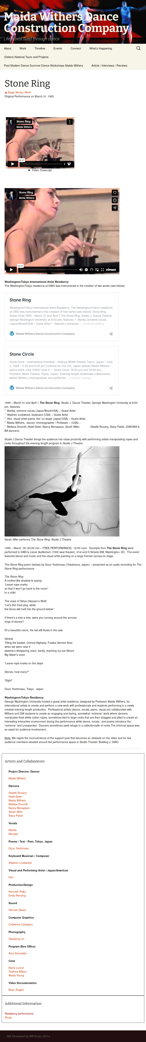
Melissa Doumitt (18, 804)
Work (23, 48)
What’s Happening (100, 48)
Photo (8, 1017)
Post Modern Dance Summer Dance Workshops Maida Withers (43, 65)
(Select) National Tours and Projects (26, 57)
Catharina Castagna (21, 924)
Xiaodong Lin (16, 939)
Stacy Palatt (16, 815)
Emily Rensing (17, 895)
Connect (76, 48)
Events (57, 48)
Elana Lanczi (16, 968)
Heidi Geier (15, 796)
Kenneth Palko (17, 891)
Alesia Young (16, 975)
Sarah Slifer (16, 812)
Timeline (40, 48)
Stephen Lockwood (20, 863)
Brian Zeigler (16, 990)
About (7, 48)
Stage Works (15, 92)
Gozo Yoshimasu (19, 848)
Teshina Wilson (18, 971)
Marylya (13, 834)
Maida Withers (17, 778)
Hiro (11, 877)
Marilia (13, 830)
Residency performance (19, 1013)
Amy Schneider (18, 953)
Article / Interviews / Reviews (109, 65)
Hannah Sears (17, 910)
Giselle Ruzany (18, 793)
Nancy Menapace (19, 808)
